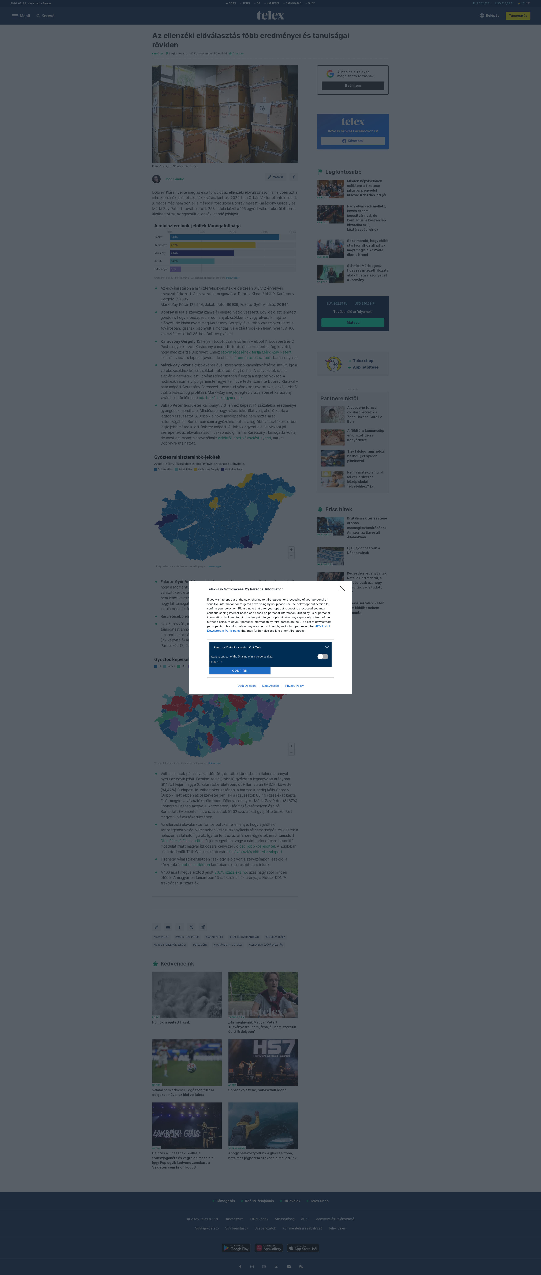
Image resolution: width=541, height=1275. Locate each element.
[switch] (322, 656)
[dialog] (270, 637)
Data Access (270, 685)
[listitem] (268, 647)
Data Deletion (247, 685)
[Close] (344, 590)
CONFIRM (240, 670)
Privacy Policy (294, 685)
